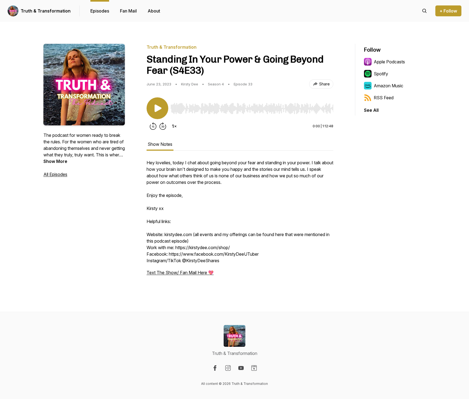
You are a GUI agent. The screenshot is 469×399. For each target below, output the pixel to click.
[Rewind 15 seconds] (153, 126)
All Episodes (55, 174)
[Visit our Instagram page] (228, 368)
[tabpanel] (240, 220)
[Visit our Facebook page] (215, 368)
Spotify (381, 73)
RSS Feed (384, 97)
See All (371, 110)
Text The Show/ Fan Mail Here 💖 (180, 272)
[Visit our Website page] (254, 368)
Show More (55, 161)
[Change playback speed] (174, 126)
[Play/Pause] (157, 108)
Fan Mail (128, 11)
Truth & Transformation (46, 11)
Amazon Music (388, 85)
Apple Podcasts (389, 61)
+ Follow (448, 11)
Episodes (99, 11)
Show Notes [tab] (160, 144)
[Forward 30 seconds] (163, 126)
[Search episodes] (424, 11)
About (154, 11)
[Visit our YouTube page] (241, 368)
